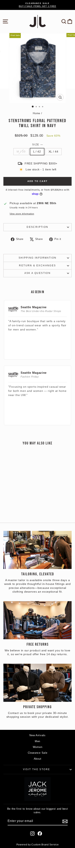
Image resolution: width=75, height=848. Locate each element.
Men (37, 741)
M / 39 (21, 151)
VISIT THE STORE (36, 769)
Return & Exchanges (37, 265)
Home (36, 113)
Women (37, 747)
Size (37, 144)
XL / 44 (53, 151)
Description (37, 227)
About (37, 758)
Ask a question (37, 273)
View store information (22, 213)
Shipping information (38, 257)
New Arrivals (37, 735)
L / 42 (37, 151)
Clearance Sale (37, 752)
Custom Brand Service (45, 844)
